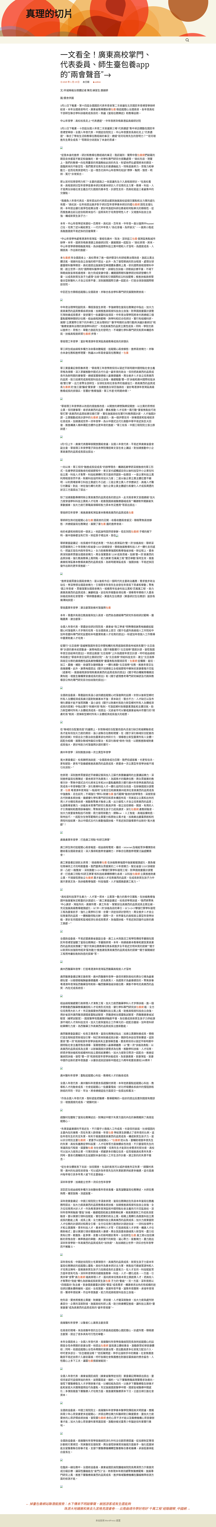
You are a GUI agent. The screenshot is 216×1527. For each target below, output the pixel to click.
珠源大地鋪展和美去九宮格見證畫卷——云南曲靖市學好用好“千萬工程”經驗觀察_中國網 (127, 1509)
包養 (113, 109)
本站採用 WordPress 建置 (108, 1520)
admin (98, 82)
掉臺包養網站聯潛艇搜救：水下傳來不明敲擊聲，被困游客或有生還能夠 (78, 1504)
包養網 (141, 155)
